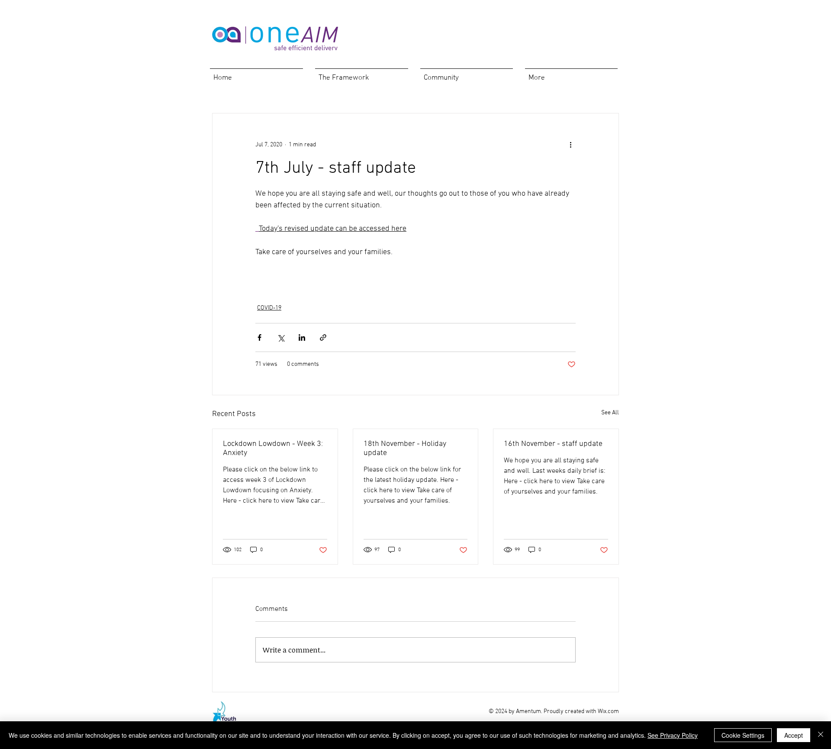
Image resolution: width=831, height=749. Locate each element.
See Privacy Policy (672, 735)
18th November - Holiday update (405, 448)
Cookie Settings (742, 735)
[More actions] (570, 144)
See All (610, 412)
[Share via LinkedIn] (302, 337)
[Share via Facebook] (259, 337)
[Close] (820, 735)
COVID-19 (269, 308)
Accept (793, 735)
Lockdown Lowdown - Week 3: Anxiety (273, 448)
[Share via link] (323, 337)
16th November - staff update (553, 444)
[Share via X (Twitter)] (281, 337)
